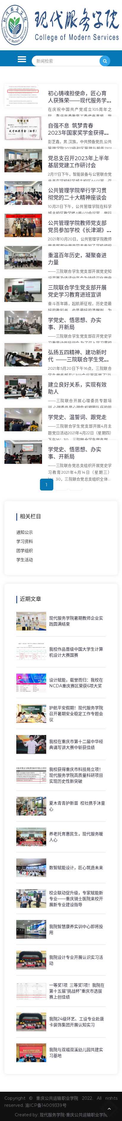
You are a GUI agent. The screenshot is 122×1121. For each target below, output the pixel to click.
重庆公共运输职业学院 (57, 1098)
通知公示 (24, 532)
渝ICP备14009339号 (46, 1105)
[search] (104, 61)
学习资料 (24, 541)
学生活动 (24, 559)
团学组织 (24, 550)
